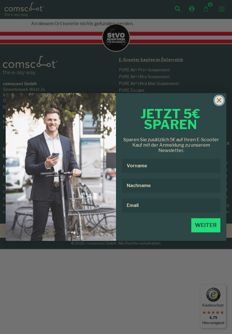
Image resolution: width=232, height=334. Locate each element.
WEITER (206, 225)
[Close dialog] (219, 100)
